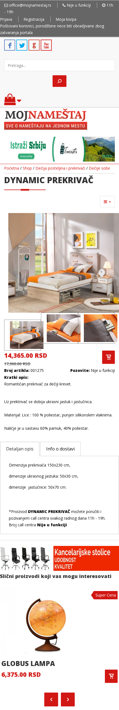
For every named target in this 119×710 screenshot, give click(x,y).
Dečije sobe (99, 168)
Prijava (6, 19)
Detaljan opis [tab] (19, 449)
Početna (11, 168)
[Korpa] (12, 102)
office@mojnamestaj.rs (30, 5)
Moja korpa (66, 19)
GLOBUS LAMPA (28, 663)
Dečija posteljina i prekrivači (60, 168)
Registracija (34, 19)
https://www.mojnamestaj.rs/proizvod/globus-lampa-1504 (111, 676)
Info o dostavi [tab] (60, 449)
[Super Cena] (49, 619)
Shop (27, 168)
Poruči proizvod (108, 357)
